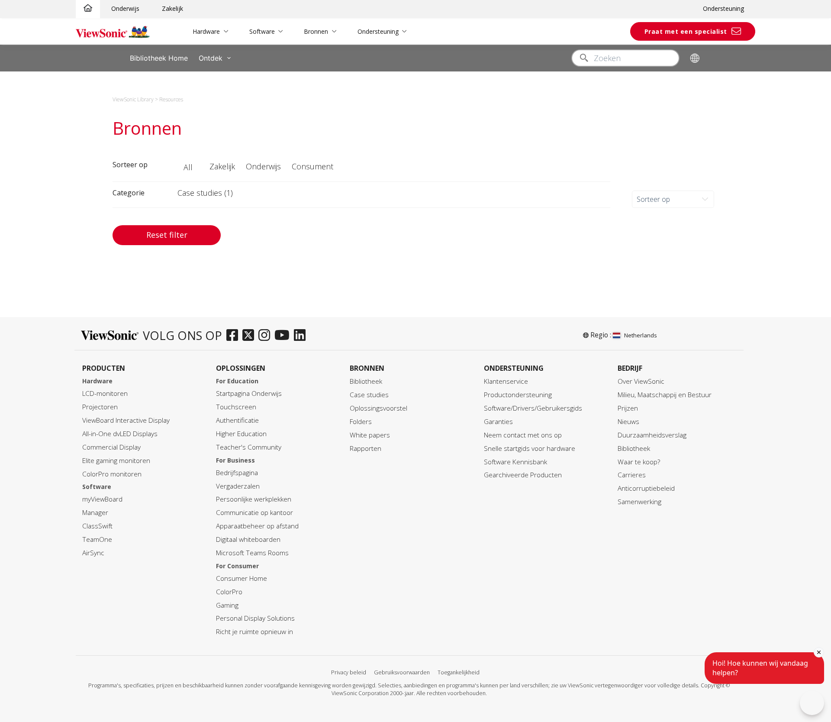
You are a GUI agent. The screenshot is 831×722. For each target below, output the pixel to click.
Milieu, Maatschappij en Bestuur (665, 394)
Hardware (206, 31)
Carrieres (632, 474)
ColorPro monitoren (112, 474)
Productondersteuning (518, 394)
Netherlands (640, 335)
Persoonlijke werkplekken (253, 499)
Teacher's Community (248, 447)
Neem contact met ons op (523, 435)
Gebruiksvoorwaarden (402, 672)
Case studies (369, 394)
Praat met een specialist (685, 31)
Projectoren (100, 406)
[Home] (88, 8)
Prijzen (628, 408)
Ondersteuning (723, 8)
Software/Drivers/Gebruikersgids (533, 408)
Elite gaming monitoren (116, 460)
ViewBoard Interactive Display (126, 420)
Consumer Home (241, 578)
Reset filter (166, 235)
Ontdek (210, 58)
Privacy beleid (348, 672)
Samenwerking (639, 501)
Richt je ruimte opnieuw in (254, 631)
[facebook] (234, 336)
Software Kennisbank (515, 461)
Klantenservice (506, 381)
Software (262, 31)
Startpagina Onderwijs (249, 393)
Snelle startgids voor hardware (529, 448)
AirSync (93, 552)
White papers (370, 435)
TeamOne (97, 539)
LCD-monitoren (105, 393)
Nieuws (628, 421)
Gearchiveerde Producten (523, 474)
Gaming (227, 605)
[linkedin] (302, 336)
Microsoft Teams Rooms (252, 552)
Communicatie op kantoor (254, 512)
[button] (189, 167)
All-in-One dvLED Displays (120, 433)
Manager (95, 512)
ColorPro (229, 591)
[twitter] (250, 336)
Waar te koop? (639, 461)
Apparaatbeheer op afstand (257, 526)
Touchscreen (236, 406)
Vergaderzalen (238, 486)
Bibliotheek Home (159, 58)
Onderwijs (125, 8)
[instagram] (266, 336)
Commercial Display (111, 447)
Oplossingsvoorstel (378, 408)
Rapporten (365, 448)
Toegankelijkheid (459, 672)
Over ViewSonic (641, 381)
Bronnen (316, 31)
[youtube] (284, 336)
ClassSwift (97, 526)
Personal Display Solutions (255, 618)
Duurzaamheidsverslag (652, 435)
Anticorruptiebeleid (646, 488)
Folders (361, 421)
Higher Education (241, 433)
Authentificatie (237, 420)
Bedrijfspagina (237, 472)
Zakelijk (172, 8)
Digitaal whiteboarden (248, 539)
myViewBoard (102, 499)
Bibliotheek (366, 381)
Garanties (498, 421)
